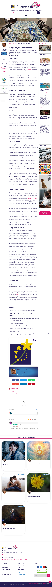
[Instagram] (46, 567)
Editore (3, 572)
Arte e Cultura (4, 57)
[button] (13, 13)
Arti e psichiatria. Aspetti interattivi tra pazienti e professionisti (37, 495)
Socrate (29, 198)
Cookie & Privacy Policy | (34, 583)
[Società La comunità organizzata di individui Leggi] (45, 169)
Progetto (3, 565)
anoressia (30, 82)
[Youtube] (44, 567)
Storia (4, 59)
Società (19, 567)
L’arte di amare (6, 495)
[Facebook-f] (38, 567)
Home (10, 43)
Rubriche (20, 571)
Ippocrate (11, 213)
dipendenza (18, 294)
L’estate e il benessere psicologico (44, 90)
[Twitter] (41, 567)
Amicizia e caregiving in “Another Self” (45, 65)
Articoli (4, 53)
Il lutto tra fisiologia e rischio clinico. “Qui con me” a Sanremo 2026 (12, 527)
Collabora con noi (21, 574)
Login (36, 409)
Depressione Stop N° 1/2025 (4, 70)
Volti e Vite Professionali (6, 574)
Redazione (4, 571)
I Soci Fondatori (5, 567)
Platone (35, 198)
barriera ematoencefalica (31, 97)
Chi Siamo (4, 563)
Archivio (19, 572)
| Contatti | (29, 583)
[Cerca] (48, 575)
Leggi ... (41, 80)
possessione (29, 69)
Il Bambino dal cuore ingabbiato (35, 463)
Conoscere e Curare (22, 565)
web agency (44, 583)
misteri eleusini (31, 174)
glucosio (11, 93)
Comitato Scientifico (6, 569)
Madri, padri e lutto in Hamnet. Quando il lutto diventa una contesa (45, 117)
